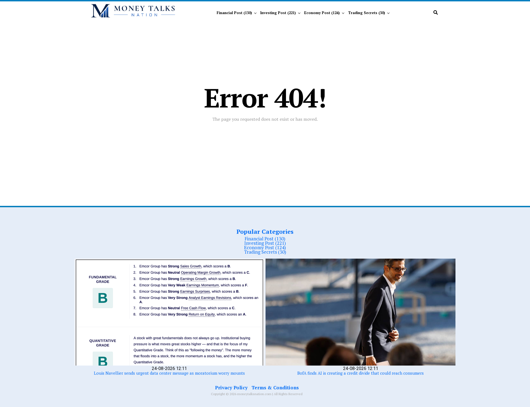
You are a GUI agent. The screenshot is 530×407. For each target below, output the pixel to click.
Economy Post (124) (322, 12)
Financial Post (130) (234, 12)
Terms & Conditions (275, 387)
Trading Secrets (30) (366, 12)
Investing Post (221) (278, 12)
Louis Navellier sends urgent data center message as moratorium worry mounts (169, 373)
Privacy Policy (231, 387)
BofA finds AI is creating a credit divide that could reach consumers (360, 373)
